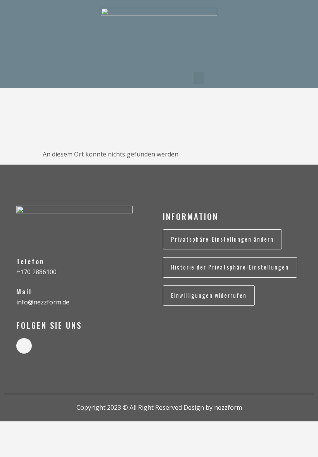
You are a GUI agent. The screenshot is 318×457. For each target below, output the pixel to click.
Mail (24, 291)
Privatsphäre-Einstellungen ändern (222, 239)
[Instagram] (24, 346)
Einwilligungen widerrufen (209, 295)
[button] (199, 78)
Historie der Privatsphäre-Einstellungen (230, 267)
